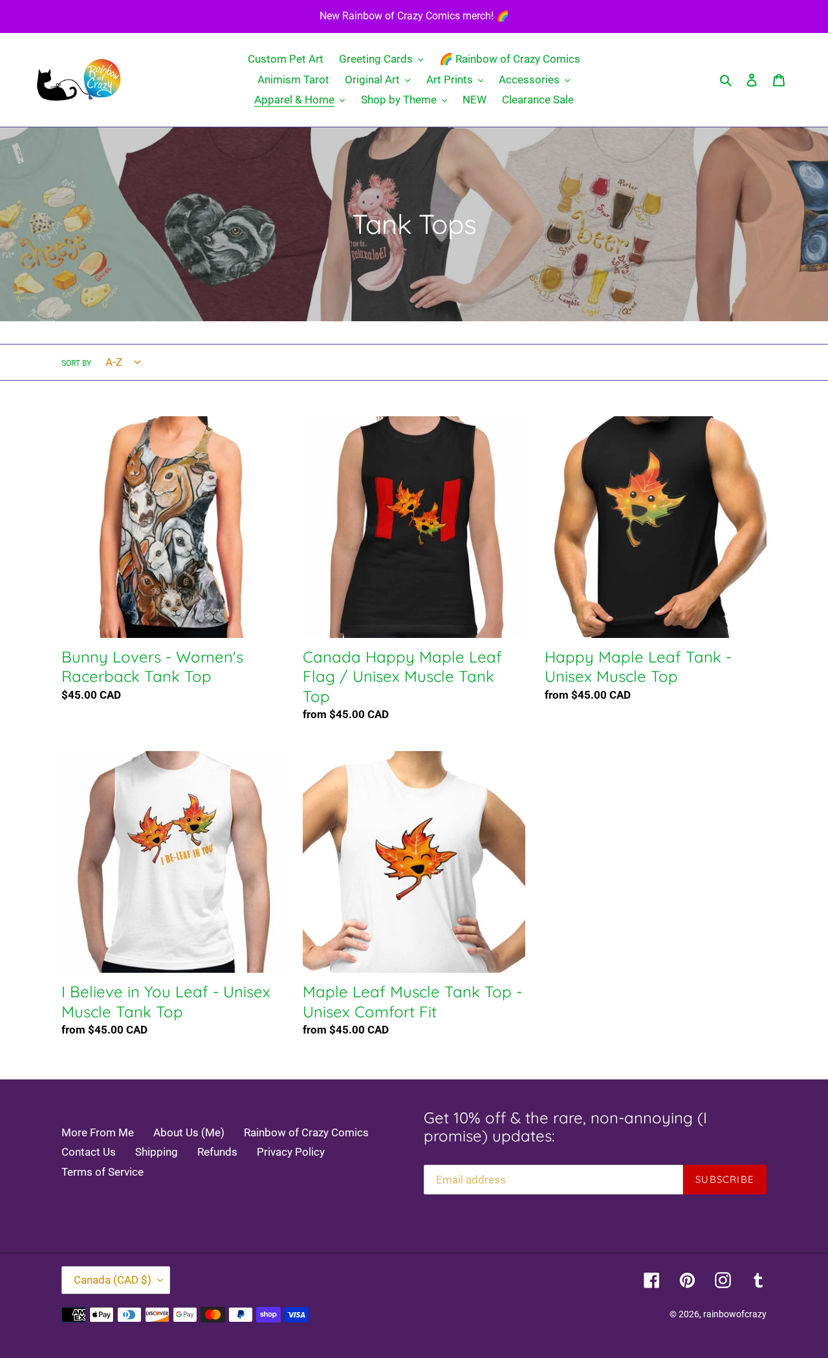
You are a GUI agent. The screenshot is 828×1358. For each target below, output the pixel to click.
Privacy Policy (291, 1151)
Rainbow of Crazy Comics (306, 1132)
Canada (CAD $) (112, 1279)
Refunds (217, 1151)
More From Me (97, 1132)
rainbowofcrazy (735, 1314)
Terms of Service (102, 1171)
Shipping (156, 1151)
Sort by (76, 363)
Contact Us (88, 1151)
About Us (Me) (188, 1132)
